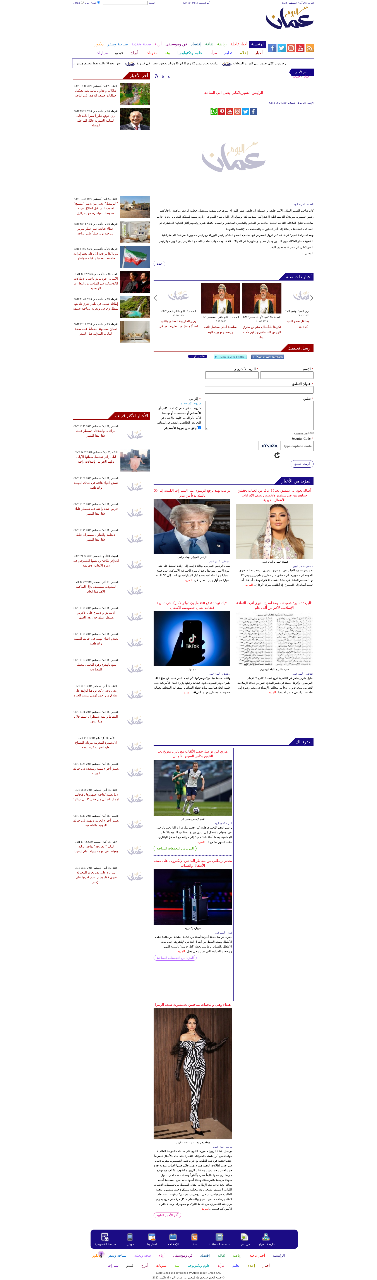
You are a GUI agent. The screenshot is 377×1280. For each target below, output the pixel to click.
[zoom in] (157, 76)
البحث (152, 2)
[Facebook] (267, 358)
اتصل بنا (152, 1244)
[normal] (162, 76)
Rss (194, 1244)
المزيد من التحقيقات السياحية (175, 848)
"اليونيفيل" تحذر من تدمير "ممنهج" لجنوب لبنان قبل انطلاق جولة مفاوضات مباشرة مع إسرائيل (96, 208)
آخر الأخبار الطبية (167, 1215)
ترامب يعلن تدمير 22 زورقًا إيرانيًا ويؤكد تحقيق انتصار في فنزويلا (194, 63)
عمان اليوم (91, 2)
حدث (296, 76)
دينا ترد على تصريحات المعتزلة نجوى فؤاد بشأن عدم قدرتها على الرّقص (96, 877)
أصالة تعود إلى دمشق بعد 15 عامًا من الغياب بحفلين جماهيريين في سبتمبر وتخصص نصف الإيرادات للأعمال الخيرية (274, 495)
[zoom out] (168, 76)
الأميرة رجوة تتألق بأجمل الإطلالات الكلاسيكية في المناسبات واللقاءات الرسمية (96, 283)
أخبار (306, 76)
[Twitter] (230, 358)
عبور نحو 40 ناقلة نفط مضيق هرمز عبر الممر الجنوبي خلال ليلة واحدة (93, 63)
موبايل (130, 1244)
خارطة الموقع (267, 1244)
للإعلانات (173, 1244)
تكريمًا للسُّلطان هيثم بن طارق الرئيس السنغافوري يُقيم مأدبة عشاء (262, 332)
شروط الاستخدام (191, 403)
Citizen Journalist (219, 1244)
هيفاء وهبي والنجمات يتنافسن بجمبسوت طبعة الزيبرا (193, 1004)
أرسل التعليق (302, 463)
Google (76, 2)
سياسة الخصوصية (105, 1244)
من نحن (245, 1244)
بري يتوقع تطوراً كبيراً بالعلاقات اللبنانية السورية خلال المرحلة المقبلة (95, 120)
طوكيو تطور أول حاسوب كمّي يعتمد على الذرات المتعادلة (286, 63)
